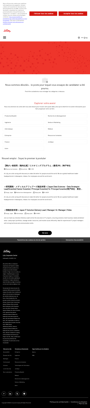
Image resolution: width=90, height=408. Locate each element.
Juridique (17, 368)
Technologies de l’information (22, 365)
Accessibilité (6, 352)
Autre (16, 385)
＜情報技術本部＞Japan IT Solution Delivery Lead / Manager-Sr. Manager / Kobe (38, 210)
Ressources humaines (20, 362)
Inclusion (5, 365)
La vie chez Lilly (7, 368)
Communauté (6, 362)
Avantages (5, 358)
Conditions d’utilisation (79, 402)
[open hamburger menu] (4, 37)
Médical (17, 375)
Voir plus (45, 233)
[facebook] (4, 394)
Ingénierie (17, 355)
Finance (17, 358)
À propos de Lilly (7, 355)
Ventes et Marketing (20, 382)
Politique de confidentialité (59, 402)
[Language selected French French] (80, 37)
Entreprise (17, 352)
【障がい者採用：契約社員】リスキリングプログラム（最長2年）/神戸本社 (37, 165)
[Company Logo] (7, 30)
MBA (33, 355)
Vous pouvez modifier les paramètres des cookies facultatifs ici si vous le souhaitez (15, 18)
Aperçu (34, 352)
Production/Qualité (19, 372)
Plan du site (83, 403)
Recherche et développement (22, 378)
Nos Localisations (7, 372)
